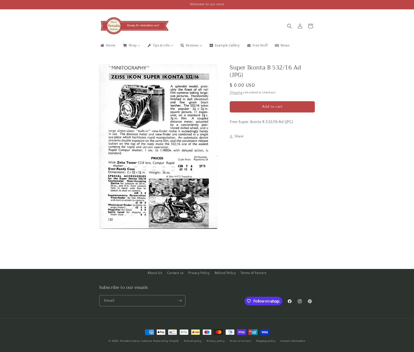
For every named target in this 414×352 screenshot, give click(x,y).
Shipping (236, 92)
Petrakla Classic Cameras (136, 341)
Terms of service (240, 341)
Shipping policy (266, 341)
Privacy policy (216, 341)
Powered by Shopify (166, 341)
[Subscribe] (180, 300)
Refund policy (193, 341)
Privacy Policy (199, 273)
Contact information (292, 341)
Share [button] (239, 136)
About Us (155, 273)
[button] (289, 26)
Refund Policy (225, 273)
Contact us (175, 273)
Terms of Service (253, 273)
